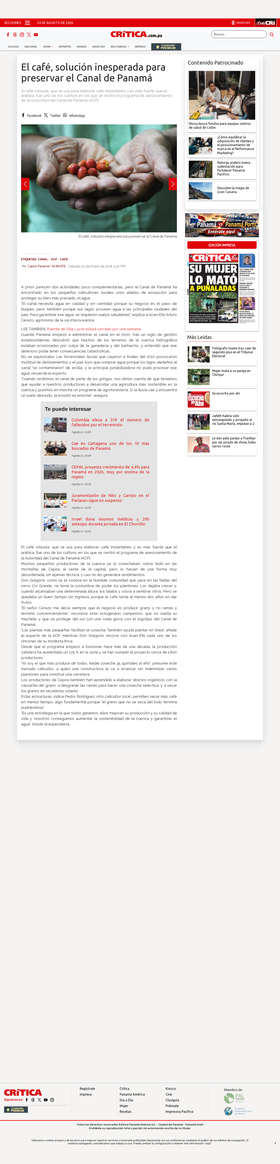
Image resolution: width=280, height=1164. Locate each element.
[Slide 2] (99, 240)
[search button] (272, 34)
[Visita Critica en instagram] (52, 1099)
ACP (54, 259)
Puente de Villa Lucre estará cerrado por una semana (94, 329)
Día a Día (126, 1100)
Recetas (125, 1111)
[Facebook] (8, 34)
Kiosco (171, 1088)
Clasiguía (172, 1100)
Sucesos (13, 46)
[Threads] (15, 34)
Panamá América (132, 1094)
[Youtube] (36, 34)
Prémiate (172, 1106)
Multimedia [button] (119, 46)
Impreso (140, 46)
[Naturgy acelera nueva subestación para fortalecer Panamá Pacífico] (200, 169)
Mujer (124, 1106)
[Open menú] (27, 23)
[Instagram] (22, 34)
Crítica (124, 1088)
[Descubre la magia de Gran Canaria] (200, 190)
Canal (43, 259)
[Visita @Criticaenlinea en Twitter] (33, 1099)
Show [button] (47, 46)
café (64, 259)
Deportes (65, 46)
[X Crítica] (29, 34)
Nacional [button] (31, 46)
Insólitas (98, 46)
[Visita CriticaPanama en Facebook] (27, 1099)
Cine (169, 1094)
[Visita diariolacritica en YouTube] (46, 1099)
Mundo (82, 46)
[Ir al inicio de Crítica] (138, 33)
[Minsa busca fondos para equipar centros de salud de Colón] (222, 95)
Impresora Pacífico (179, 1111)
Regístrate (87, 1088)
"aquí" (208, 1143)
